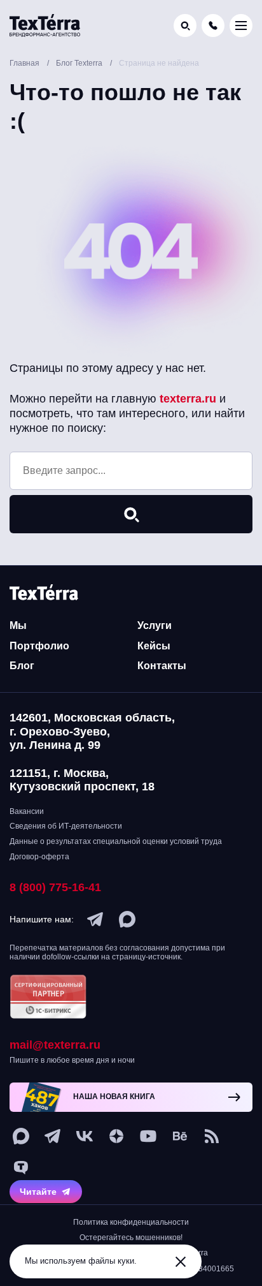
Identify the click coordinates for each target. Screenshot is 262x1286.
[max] (127, 919)
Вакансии (27, 811)
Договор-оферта (39, 856)
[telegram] (95, 919)
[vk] (84, 1136)
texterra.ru (188, 398)
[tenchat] (21, 1168)
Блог (22, 665)
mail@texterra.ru (55, 1044)
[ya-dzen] (116, 1136)
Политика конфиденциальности (131, 1222)
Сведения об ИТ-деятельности (66, 826)
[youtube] (148, 1136)
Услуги (154, 625)
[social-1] (211, 1136)
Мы (18, 625)
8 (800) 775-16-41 (55, 887)
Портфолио (39, 645)
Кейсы (153, 645)
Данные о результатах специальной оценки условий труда (116, 841)
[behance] (180, 1136)
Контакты (161, 665)
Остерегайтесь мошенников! (131, 1237)
